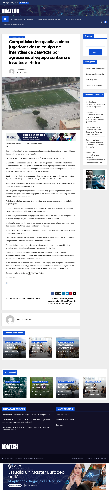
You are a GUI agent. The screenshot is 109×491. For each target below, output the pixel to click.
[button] (101, 22)
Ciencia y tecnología (14, 25)
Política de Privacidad (65, 420)
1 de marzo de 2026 (15, 391)
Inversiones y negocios (22, 19)
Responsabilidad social (50, 19)
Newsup (30, 458)
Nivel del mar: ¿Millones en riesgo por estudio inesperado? (95, 104)
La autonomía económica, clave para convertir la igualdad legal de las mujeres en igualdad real (95, 117)
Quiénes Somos (62, 414)
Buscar (88, 36)
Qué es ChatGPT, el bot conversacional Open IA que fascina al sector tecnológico (60, 301)
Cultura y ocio (73, 19)
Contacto (60, 425)
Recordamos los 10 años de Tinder (24, 299)
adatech (23, 70)
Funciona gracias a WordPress (12, 458)
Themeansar (40, 458)
